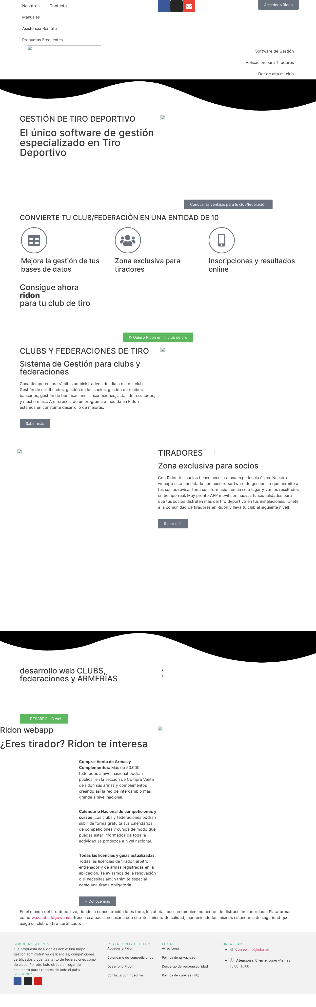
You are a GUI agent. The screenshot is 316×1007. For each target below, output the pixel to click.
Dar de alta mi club (276, 73)
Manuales (31, 17)
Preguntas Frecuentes (42, 39)
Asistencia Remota (39, 28)
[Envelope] (189, 6)
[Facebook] (164, 6)
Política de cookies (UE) (181, 975)
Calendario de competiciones (130, 957)
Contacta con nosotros (125, 975)
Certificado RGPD (187, 1000)
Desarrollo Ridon (120, 966)
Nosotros (31, 5)
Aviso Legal (171, 948)
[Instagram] (176, 6)
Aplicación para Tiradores (270, 62)
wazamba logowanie (51, 917)
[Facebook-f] (17, 981)
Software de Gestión (274, 51)
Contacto (58, 5)
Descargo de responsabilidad (185, 966)
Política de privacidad (178, 957)
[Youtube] (38, 981)
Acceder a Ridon (120, 948)
